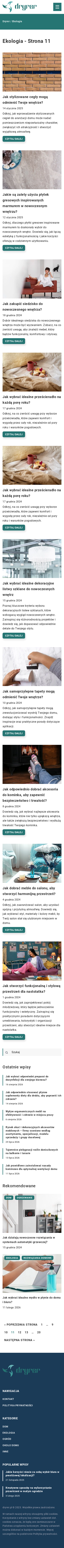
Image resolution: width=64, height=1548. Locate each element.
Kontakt (8, 1399)
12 (19, 1332)
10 (6, 1332)
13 (26, 1332)
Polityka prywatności (18, 1405)
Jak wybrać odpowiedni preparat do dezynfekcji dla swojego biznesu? (27, 1078)
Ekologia (9, 1432)
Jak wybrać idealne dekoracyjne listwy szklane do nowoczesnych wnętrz (28, 589)
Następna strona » (19, 1340)
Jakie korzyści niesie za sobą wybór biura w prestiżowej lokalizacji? (32, 1473)
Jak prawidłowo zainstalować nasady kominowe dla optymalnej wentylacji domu (31, 1167)
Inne (5, 1451)
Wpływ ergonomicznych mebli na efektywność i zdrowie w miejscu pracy (30, 1113)
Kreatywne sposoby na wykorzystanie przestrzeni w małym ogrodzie (29, 1489)
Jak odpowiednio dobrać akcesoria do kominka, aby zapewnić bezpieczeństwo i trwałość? (30, 795)
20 (39, 1332)
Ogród (7, 1439)
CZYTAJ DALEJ (14, 138)
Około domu (11, 1445)
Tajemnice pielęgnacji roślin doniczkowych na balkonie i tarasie (32, 1151)
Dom (5, 1426)
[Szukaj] (7, 1052)
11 (13, 1332)
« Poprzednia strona (21, 1324)
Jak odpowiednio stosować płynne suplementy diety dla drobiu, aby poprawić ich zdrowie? (33, 1096)
